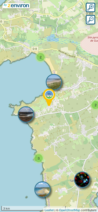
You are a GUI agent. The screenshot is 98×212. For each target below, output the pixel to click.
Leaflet (49, 210)
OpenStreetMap (69, 210)
